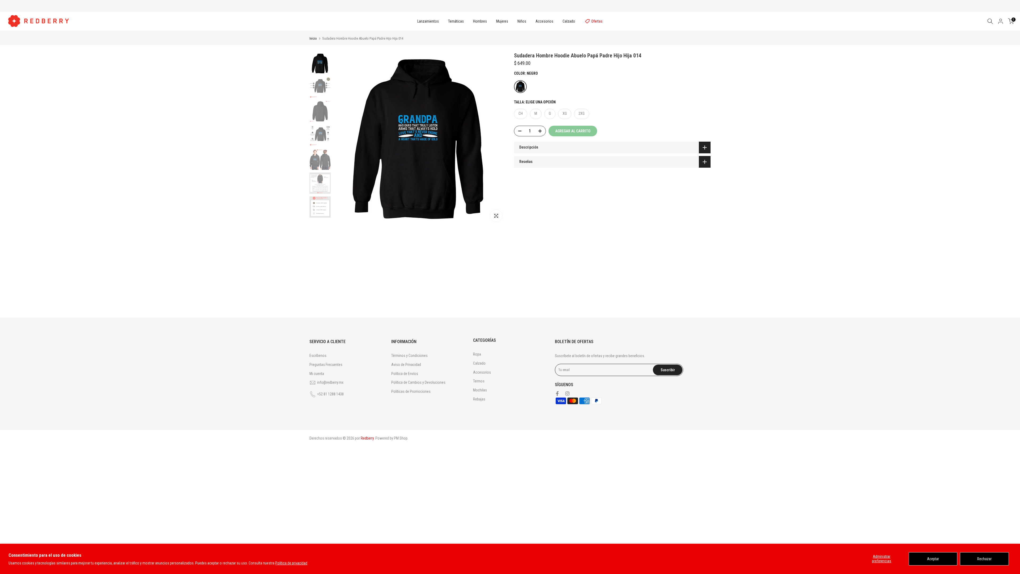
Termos (478, 381)
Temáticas (456, 21)
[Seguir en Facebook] (557, 393)
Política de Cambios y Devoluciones (418, 382)
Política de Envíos (404, 374)
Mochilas (480, 390)
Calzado (569, 21)
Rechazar (984, 559)
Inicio (313, 38)
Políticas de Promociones (411, 391)
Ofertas (596, 21)
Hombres (480, 21)
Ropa (477, 354)
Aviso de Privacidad (406, 364)
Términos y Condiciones (409, 355)
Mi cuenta (316, 374)
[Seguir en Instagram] (567, 393)
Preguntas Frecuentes (325, 364)
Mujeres (502, 21)
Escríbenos (317, 355)
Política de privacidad (291, 563)
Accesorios (544, 21)
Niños (521, 21)
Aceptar (933, 559)
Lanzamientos (428, 21)
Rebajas (479, 399)
